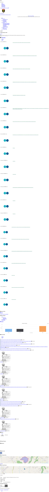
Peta (2, 29)
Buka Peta (2, 473)
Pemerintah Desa (2, 385)
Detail (4, 473)
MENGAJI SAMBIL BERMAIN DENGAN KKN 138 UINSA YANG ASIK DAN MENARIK (11, 342)
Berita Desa (4, 317)
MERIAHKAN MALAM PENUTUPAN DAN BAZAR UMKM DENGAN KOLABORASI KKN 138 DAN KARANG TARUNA (15, 341)
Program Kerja (3, 319)
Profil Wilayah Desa (5, 19)
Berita (2, 3)
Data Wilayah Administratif (6, 23)
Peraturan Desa (3, 6)
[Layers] (47, 457)
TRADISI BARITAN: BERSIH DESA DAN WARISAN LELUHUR (8, 345)
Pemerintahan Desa (4, 20)
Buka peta (1, 463)
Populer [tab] (2, 39)
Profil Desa (3, 18)
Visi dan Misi (4, 21)
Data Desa (3, 22)
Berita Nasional (3, 5)
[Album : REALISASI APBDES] (4, 314)
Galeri (2, 312)
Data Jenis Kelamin (5, 26)
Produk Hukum (5, 28)
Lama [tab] (2, 433)
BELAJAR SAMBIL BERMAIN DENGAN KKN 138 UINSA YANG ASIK (9, 405)
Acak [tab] (2, 40)
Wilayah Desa (1, 400)
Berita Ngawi (3, 4)
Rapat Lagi (1, 438)
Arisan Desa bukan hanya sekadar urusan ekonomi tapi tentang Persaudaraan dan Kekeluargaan (11, 401)
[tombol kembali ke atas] (0, 487)
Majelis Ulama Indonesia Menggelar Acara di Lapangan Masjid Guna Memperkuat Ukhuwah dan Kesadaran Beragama (13, 348)
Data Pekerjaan (5, 25)
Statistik (2, 321)
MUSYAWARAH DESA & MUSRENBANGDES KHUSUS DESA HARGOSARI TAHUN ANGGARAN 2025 (13, 404)
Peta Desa (3, 37)
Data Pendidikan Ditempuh (6, 24)
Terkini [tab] (2, 336)
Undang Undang (2, 417)
